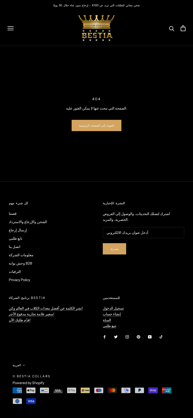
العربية (17, 365)
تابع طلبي (15, 238)
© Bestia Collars (31, 376)
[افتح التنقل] (11, 28)
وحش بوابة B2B (20, 263)
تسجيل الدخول (113, 308)
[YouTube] (150, 337)
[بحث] (171, 28)
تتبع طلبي (109, 326)
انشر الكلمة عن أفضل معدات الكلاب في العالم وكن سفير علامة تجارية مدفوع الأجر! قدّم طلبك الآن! (46, 314)
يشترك (114, 249)
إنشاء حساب (112, 314)
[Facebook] (104, 337)
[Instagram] (127, 337)
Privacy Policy (19, 280)
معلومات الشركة (21, 255)
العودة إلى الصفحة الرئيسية (96, 125)
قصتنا (13, 213)
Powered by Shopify (28, 383)
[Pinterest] (138, 337)
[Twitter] (116, 337)
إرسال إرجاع (18, 230)
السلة (107, 320)
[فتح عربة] (183, 28)
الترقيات (15, 271)
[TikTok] (161, 337)
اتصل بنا (14, 246)
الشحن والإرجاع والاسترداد (28, 222)
